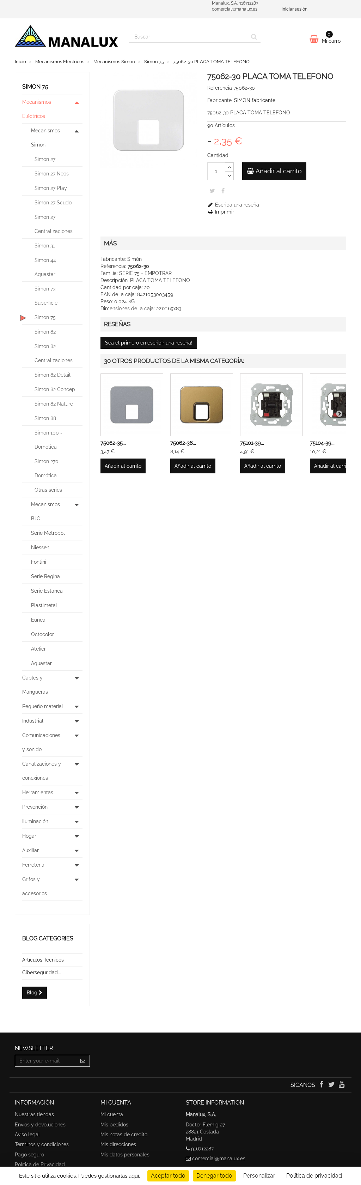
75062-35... (113, 443)
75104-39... (322, 443)
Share (223, 190)
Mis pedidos (114, 1124)
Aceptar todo (168, 1175)
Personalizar (259, 1175)
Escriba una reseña (236, 205)
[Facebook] (322, 1085)
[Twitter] (332, 1085)
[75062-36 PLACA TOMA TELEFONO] (201, 404)
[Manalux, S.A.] (66, 38)
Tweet (212, 190)
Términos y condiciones (42, 1144)
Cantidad (217, 155)
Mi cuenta (111, 1114)
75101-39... (252, 443)
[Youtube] (341, 1085)
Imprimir (224, 212)
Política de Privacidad (40, 1164)
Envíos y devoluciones (40, 1124)
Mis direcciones (118, 1144)
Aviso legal (27, 1134)
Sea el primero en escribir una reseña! (148, 343)
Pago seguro (29, 1154)
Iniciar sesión (294, 9)
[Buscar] (254, 37)
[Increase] (229, 166)
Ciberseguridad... (41, 972)
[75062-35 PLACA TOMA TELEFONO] (131, 404)
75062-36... (183, 443)
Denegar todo (214, 1175)
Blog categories (47, 938)
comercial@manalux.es (218, 1158)
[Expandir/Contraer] (76, 109)
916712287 (202, 1148)
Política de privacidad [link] (314, 1175)
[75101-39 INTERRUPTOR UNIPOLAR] (271, 404)
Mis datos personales (124, 1154)
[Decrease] (229, 175)
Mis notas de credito (123, 1134)
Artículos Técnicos (43, 960)
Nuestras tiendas (34, 1114)
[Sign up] (83, 1061)
